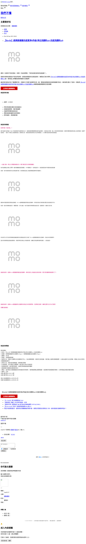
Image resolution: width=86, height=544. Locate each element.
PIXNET (30, 520)
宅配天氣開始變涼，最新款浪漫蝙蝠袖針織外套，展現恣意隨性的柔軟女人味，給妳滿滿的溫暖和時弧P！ (35, 408)
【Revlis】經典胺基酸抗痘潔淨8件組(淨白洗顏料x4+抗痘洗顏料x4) (33, 40)
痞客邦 (13, 429)
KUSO (13, 434)
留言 (16, 429)
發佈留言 (3, 451)
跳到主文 (3, 17)
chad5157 (3, 420)
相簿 (5, 29)
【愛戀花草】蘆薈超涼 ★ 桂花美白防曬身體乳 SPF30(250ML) (22, 404)
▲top (2, 437)
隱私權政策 (52, 520)
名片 (5, 33)
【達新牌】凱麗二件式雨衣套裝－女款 (15, 402)
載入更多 (3, 440)
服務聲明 (59, 520)
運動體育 (14, 26)
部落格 (6, 31)
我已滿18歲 (4, 540)
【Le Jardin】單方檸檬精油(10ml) (13, 400)
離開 (10, 540)
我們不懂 (6, 13)
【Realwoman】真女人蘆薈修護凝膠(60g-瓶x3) (17, 406)
